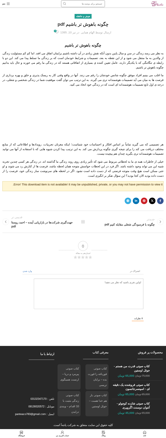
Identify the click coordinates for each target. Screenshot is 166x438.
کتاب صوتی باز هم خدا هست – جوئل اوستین (98, 401)
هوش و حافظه (83, 16)
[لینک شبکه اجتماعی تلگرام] (128, 201)
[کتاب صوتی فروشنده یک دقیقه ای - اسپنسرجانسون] (157, 390)
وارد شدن (28, 271)
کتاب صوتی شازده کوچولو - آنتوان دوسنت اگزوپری (133, 405)
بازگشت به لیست (83, 222)
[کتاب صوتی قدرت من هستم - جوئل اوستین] (157, 371)
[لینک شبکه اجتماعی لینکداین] (136, 201)
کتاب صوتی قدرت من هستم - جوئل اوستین (132, 368)
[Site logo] (157, 3)
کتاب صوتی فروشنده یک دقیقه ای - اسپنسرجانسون (131, 387)
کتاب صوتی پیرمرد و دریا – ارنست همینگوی (69, 374)
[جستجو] (64, 3)
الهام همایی (88, 32)
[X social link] (152, 201)
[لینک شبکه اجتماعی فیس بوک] (160, 201)
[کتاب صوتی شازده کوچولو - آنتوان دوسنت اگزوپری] (157, 408)
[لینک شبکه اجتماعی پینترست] (144, 201)
